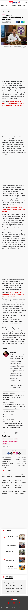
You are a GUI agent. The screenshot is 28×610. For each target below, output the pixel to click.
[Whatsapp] (24, 22)
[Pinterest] (14, 453)
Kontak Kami (17, 586)
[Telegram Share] (22, 22)
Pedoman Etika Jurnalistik (14, 591)
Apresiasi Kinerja (8, 439)
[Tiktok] (19, 453)
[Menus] (2, 2)
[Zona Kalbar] (14, 2)
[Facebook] (8, 453)
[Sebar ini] (17, 22)
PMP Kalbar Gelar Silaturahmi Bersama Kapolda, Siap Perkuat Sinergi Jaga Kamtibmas (20, 487)
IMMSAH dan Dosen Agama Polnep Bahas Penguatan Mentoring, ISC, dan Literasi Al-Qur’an (20, 492)
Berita (9, 22)
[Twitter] (11, 453)
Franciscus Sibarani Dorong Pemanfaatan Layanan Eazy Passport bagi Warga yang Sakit (7, 492)
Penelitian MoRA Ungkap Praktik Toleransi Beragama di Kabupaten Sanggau (13, 209)
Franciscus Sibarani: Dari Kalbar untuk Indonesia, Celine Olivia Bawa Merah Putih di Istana (20, 481)
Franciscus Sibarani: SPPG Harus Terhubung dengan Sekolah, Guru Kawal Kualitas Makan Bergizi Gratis (13, 103)
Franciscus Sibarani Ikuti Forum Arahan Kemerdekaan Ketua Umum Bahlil (12, 414)
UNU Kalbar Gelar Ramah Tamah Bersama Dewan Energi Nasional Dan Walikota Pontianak (13, 294)
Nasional (4, 22)
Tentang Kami (8, 583)
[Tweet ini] (19, 22)
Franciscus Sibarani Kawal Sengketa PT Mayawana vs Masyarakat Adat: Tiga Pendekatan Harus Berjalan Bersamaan (14, 406)
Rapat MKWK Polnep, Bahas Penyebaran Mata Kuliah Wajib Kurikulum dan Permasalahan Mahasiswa (7, 487)
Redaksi (15, 583)
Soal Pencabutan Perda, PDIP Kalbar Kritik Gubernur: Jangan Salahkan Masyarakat (13, 397)
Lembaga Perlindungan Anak (11, 441)
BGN (16, 439)
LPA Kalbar (6, 443)
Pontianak (13, 393)
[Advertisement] (14, 66)
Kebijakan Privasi (10, 588)
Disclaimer (19, 588)
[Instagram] (17, 453)
